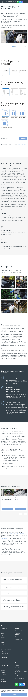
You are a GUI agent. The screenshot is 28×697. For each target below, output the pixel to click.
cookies (6, 691)
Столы (2, 642)
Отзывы (3, 679)
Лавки (2, 644)
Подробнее (7, 509)
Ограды (3, 637)
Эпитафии (17, 667)
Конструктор (18, 639)
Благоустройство (19, 631)
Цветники (4, 633)
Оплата (3, 670)
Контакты (3, 681)
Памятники (4, 628)
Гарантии (3, 672)
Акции (3, 677)
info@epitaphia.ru (19, 678)
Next (25, 514)
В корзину (23, 138)
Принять (14, 694)
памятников (4, 538)
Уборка (17, 628)
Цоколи (3, 635)
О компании (4, 665)
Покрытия (4, 640)
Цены (2, 667)
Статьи (17, 665)
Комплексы (4, 631)
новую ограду (21, 144)
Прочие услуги (19, 637)
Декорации (4, 651)
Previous (20, 514)
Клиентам (3, 674)
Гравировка (4, 657)
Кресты (3, 646)
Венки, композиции (6, 649)
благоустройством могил (16, 533)
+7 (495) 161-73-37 (11, 1)
